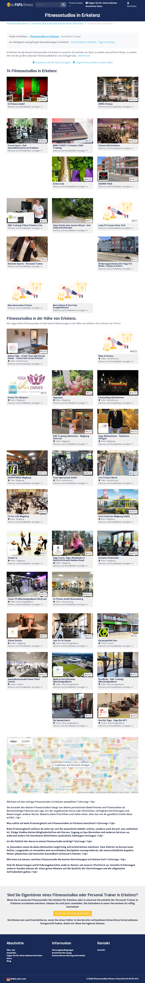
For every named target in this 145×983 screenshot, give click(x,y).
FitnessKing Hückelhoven (111, 397)
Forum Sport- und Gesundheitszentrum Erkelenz (23, 146)
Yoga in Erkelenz (106, 42)
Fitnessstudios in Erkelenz (44, 36)
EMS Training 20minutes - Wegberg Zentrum (71, 437)
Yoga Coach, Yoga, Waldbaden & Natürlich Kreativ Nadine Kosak (69, 559)
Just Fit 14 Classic (62, 640)
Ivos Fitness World (107, 477)
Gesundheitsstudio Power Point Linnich (24, 680)
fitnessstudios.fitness (18, 23)
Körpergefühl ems (107, 640)
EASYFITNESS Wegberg (19, 477)
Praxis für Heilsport (18, 397)
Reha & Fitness (105, 356)
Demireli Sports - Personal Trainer (25, 263)
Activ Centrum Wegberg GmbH (114, 516)
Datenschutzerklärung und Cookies (68, 955)
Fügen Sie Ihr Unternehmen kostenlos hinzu (101, 5)
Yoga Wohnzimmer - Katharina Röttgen (113, 437)
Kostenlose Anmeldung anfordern (72, 913)
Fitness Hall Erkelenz (109, 145)
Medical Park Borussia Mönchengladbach (64, 680)
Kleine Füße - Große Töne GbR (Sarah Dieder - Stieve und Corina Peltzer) (26, 357)
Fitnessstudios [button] (76, 3)
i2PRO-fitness (105, 104)
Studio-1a (12, 558)
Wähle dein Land (18, 979)
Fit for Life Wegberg (18, 516)
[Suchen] (63, 4)
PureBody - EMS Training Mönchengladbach (110, 680)
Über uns (11, 950)
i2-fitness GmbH (16, 104)
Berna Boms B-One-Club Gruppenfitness (65, 306)
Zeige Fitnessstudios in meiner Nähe (94, 62)
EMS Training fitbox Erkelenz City (25, 225)
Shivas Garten (15, 640)
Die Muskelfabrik (61, 720)
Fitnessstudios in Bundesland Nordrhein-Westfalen (58, 23)
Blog (9, 961)
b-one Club (58, 184)
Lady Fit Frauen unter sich (111, 225)
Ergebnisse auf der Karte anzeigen (53, 62)
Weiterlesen (84, 55)
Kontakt (101, 950)
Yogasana (58, 397)
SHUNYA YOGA (105, 184)
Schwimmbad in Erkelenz (84, 42)
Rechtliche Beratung (62, 953)
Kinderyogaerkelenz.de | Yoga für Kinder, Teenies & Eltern (115, 265)
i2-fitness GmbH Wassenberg (68, 599)
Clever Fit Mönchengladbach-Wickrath (27, 599)
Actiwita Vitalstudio (108, 558)
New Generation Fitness (20, 305)
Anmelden (132, 6)
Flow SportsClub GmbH (65, 477)
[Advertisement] (72, 96)
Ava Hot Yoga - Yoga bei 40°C (112, 720)
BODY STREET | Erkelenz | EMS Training (68, 146)
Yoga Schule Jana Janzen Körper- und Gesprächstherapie (71, 226)
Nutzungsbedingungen (62, 950)
